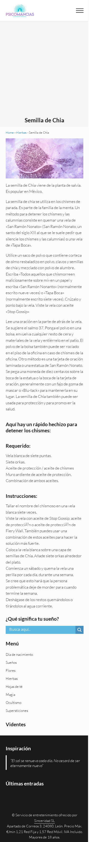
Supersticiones (17, 710)
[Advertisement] (44, 70)
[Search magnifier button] (79, 630)
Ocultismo (13, 702)
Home (10, 132)
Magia (10, 694)
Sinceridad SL (44, 820)
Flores (10, 670)
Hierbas (21, 132)
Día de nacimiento (19, 654)
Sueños (11, 662)
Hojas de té (14, 686)
